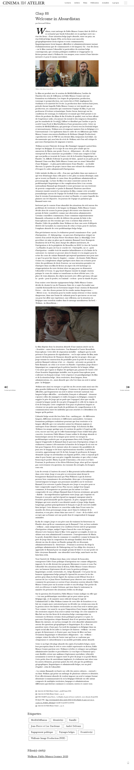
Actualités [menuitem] (105, 3)
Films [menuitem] (85, 3)
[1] (59, 121)
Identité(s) (58, 720)
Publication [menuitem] (95, 3)
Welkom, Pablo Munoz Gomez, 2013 (48, 756)
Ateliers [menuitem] (77, 3)
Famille (73, 720)
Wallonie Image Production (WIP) (48, 738)
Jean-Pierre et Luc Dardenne (45, 726)
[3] (88, 238)
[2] (47, 181)
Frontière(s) (86, 732)
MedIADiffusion (39, 720)
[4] (44, 599)
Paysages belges (67, 732)
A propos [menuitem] (115, 3)
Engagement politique (42, 732)
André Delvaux (73, 726)
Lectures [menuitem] (68, 3)
